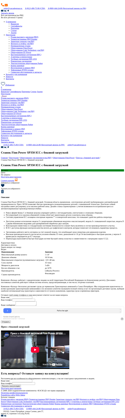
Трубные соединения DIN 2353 (24, 59)
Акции (13, 33)
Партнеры (15, 28)
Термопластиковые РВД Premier (24, 39)
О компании (11, 22)
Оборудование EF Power (21, 52)
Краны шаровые (17, 66)
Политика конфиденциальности (14, 393)
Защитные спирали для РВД (22, 41)
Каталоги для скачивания (16, 74)
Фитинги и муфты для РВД (22, 44)
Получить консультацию (11, 177)
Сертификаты (16, 26)
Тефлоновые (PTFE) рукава (22, 70)
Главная (4, 158)
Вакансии (15, 24)
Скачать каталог (7, 181)
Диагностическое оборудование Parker (27, 63)
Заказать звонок (7, 13)
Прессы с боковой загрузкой (87, 158)
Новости (9, 77)
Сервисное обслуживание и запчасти (26, 72)
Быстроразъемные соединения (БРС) (26, 55)
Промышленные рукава (21, 46)
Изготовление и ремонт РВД (23, 68)
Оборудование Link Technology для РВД (27, 50)
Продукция (10, 35)
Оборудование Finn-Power (21, 48)
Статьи (14, 30)
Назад (4, 96)
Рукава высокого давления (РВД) (24, 37)
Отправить (6, 322)
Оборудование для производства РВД (35, 158)
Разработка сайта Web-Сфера (13, 395)
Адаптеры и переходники (21, 57)
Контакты (10, 79)
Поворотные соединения (21, 61)
